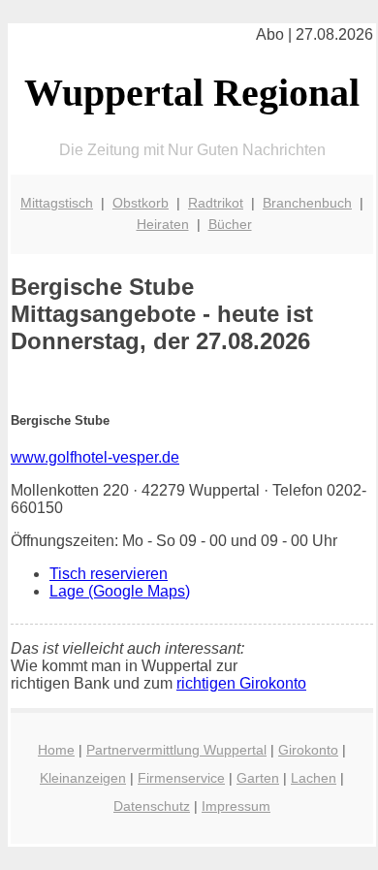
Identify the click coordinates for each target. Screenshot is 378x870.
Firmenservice (181, 778)
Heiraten (163, 224)
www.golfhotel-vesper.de (95, 457)
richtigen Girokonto (241, 683)
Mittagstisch (56, 202)
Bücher (230, 224)
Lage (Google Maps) (119, 591)
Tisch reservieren (108, 573)
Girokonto (308, 749)
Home (56, 749)
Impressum (236, 806)
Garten (257, 778)
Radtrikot (215, 202)
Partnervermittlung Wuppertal (176, 749)
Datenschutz (151, 806)
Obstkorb (140, 202)
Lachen (313, 778)
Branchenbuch (307, 202)
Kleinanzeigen (83, 778)
